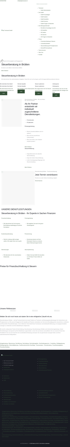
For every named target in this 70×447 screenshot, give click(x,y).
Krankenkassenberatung (9, 395)
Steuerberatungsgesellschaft (18, 429)
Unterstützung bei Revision (45, 370)
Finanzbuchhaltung (5, 347)
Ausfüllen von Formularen (10, 401)
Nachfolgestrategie (39, 424)
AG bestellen (44, 30)
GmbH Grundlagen (45, 14)
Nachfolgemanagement (46, 422)
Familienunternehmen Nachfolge (27, 345)
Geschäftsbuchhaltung (58, 418)
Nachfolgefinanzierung (24, 422)
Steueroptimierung (8, 392)
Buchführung (19, 343)
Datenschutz (7, 378)
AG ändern (43, 32)
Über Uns (41, 52)
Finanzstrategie (28, 418)
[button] (3, 0)
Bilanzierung (12, 343)
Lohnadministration (45, 43)
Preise (40, 39)
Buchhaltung (26, 343)
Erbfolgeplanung (60, 343)
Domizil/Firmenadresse (46, 48)
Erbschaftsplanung (14, 345)
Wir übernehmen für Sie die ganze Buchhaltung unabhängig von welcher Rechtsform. (13, 225)
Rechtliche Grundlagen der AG (48, 28)
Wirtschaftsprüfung (53, 413)
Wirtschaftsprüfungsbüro (42, 413)
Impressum (6, 375)
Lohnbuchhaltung (43, 363)
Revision (38, 427)
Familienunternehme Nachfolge (28, 413)
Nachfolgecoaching (14, 422)
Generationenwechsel (46, 418)
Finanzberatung (48, 345)
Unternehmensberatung (59, 431)
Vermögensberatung (50, 424)
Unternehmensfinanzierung (30, 434)
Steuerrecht (62, 429)
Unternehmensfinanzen (18, 434)
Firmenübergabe (37, 418)
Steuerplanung (47, 429)
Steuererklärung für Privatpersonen (49, 45)
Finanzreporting (20, 418)
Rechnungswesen (18, 427)
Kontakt (40, 54)
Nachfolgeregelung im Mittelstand (26, 424)
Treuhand (41, 8)
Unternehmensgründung (44, 434)
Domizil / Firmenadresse (44, 397)
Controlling (53, 343)
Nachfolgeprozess (12, 424)
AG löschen (43, 34)
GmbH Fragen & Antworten (47, 23)
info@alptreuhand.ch (9, 369)
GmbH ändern (44, 16)
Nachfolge (51, 420)
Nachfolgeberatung (59, 420)
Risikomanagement (45, 427)
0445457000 (7, 367)
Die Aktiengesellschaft (44, 25)
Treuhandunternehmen (41, 431)
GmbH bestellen (45, 19)
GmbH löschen (44, 21)
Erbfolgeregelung (4, 345)
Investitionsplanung (15, 420)
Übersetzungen (7, 399)
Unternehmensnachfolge (57, 434)
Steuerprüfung (55, 429)
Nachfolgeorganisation (58, 422)
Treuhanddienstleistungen (9, 431)
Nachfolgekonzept (35, 422)
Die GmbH (41, 12)
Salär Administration (46, 10)
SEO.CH (38, 443)
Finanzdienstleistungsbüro (55, 416)
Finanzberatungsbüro (57, 345)
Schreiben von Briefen (9, 404)
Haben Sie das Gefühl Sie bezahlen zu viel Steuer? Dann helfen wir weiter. (35, 256)
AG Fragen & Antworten (46, 36)
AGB (5, 380)
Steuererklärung (42, 368)
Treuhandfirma (20, 431)
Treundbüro (50, 431)
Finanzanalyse (39, 345)
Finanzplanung (11, 418)
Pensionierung (7, 397)
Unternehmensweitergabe (8, 425)
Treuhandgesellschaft (29, 431)
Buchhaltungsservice (44, 343)
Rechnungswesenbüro (29, 427)
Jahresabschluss (43, 365)
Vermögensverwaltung (7, 415)
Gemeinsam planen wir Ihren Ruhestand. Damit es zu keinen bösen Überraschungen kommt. (34, 241)
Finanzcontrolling (44, 416)
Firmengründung (43, 359)
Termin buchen (42, 50)
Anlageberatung (4, 343)
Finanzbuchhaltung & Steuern (48, 41)
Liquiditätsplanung (33, 420)
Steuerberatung (55, 427)
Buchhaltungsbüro (34, 343)
